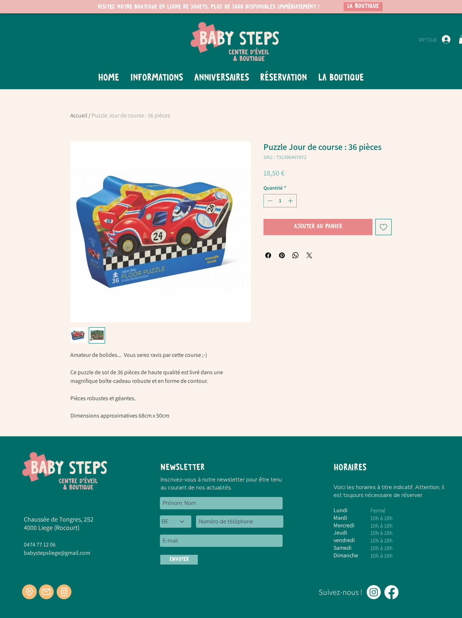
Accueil (78, 115)
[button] (156, 78)
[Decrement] (269, 200)
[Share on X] (309, 255)
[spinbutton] (280, 200)
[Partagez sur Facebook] (268, 255)
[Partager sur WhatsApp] (295, 255)
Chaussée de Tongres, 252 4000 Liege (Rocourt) (58, 523)
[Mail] (46, 591)
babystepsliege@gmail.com (57, 553)
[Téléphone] (64, 591)
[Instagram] (374, 592)
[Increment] (291, 200)
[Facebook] (391, 592)
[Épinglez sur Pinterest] (282, 255)
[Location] (29, 591)
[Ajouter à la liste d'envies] (383, 227)
